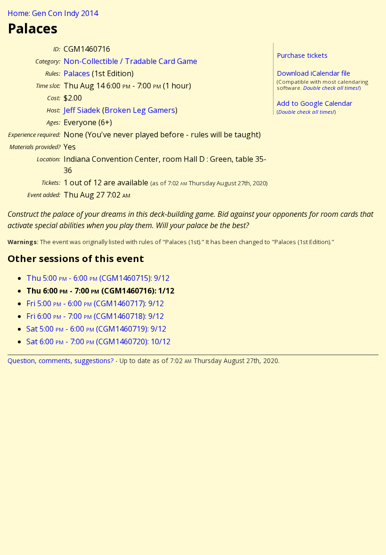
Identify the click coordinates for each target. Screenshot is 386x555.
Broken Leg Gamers (140, 110)
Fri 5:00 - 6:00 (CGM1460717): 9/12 (95, 303)
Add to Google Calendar (314, 103)
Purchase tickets (302, 55)
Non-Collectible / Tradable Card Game (130, 61)
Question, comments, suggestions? (60, 360)
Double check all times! (331, 87)
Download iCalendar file (313, 73)
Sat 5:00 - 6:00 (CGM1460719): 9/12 (96, 329)
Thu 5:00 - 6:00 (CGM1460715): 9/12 (97, 278)
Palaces (77, 73)
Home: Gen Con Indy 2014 (53, 13)
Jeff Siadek (82, 110)
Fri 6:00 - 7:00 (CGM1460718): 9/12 (95, 316)
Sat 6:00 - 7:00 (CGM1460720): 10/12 (98, 341)
